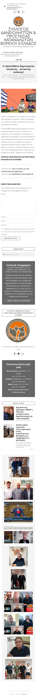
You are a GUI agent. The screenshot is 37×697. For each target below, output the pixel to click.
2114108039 (10, 5)
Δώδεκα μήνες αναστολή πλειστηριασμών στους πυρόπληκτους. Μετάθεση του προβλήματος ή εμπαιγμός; (23, 432)
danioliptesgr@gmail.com (14, 7)
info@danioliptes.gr (12, 9)
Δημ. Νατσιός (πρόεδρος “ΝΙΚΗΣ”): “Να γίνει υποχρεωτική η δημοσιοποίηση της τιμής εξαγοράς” (24, 412)
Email (3, 221)
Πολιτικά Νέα (20, 447)
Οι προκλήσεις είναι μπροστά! (21, 174)
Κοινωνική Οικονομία (23, 446)
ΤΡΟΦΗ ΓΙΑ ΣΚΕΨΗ (18, 79)
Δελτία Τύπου (27, 444)
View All (31, 449)
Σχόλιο (3, 194)
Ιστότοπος (3, 225)
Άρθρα (25, 75)
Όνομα (3, 217)
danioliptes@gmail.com (21, 389)
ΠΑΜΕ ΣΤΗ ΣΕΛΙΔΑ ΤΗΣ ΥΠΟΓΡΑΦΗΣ (18, 301)
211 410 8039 (20, 387)
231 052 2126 (20, 376)
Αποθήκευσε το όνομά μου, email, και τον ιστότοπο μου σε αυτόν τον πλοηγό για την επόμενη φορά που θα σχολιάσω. (18, 231)
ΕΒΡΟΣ (15, 77)
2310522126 (13, 4)
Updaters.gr (25, 694)
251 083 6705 (20, 382)
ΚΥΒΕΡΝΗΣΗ (21, 77)
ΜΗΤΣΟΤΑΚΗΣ (30, 77)
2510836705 (21, 4)
